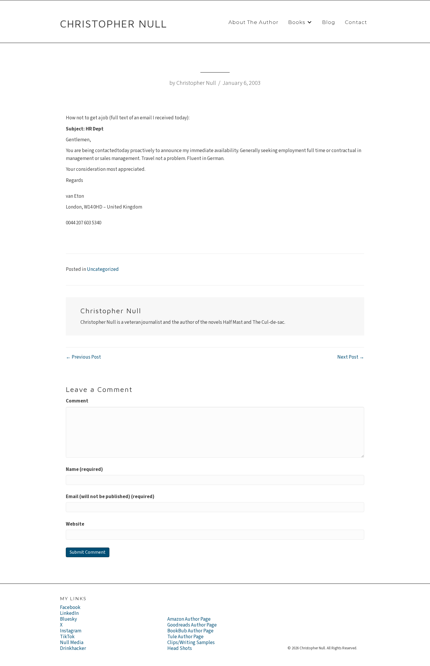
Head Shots (179, 648)
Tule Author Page (185, 636)
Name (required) (84, 469)
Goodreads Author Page (192, 625)
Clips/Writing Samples (191, 642)
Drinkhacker (73, 648)
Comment (77, 401)
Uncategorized (103, 269)
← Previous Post (83, 357)
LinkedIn (69, 613)
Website (75, 524)
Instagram (70, 630)
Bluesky (68, 619)
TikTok (67, 636)
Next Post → (350, 357)
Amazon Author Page (189, 619)
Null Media (71, 642)
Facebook (70, 607)
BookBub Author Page (190, 630)
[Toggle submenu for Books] (309, 22)
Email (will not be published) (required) (110, 496)
